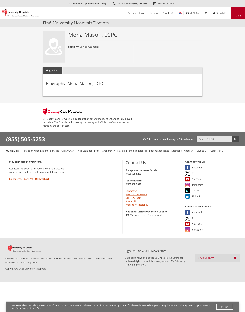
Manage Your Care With (29, 178)
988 (127, 215)
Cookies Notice (88, 305)
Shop (205, 13)
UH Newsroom (133, 197)
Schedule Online (164, 3)
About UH (131, 201)
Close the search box (230, 13)
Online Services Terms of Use (44, 305)
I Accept (224, 306)
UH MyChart (195, 13)
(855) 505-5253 (25, 139)
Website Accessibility (137, 204)
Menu (238, 15)
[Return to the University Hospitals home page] (20, 13)
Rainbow (180, 13)
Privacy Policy (68, 305)
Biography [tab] (51, 70)
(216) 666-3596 (133, 184)
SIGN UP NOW (206, 257)
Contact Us (131, 190)
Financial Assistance (136, 194)
